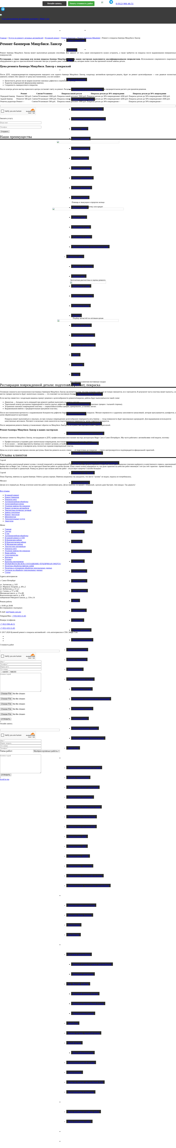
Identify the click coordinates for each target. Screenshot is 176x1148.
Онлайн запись (54, 4)
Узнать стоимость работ (81, 4)
